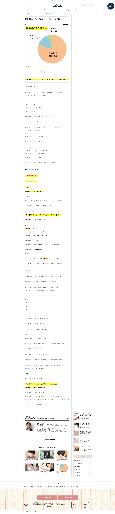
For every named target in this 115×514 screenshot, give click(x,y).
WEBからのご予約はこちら (110, 4)
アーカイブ (85, 507)
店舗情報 (74, 504)
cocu (74, 502)
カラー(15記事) (77, 469)
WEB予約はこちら (46, 497)
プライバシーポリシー (87, 502)
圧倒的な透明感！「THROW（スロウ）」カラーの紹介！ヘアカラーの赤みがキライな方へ (85, 440)
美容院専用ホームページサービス (31, 511)
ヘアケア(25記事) (77, 472)
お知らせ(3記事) (77, 466)
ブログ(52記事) (77, 475)
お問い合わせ (85, 504)
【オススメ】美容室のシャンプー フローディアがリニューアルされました (85, 424)
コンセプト (75, 505)
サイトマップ (85, 505)
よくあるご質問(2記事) (78, 463)
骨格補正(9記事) (33, 486)
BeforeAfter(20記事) (40, 486)
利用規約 (74, 507)
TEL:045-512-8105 (68, 497)
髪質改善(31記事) (77, 460)
